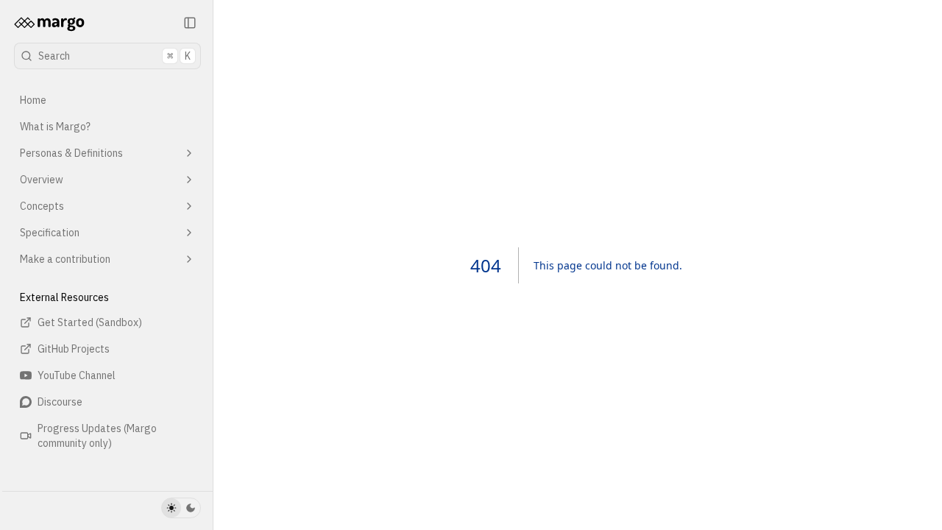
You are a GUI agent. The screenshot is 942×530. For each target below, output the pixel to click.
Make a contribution (65, 259)
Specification (49, 232)
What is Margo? (55, 126)
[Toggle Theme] (181, 508)
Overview (41, 179)
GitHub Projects (74, 349)
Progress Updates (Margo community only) (97, 436)
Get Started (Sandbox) (90, 322)
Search (114, 56)
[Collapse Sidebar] (190, 23)
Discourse (60, 402)
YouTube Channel (77, 375)
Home (33, 100)
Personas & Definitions (71, 153)
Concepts (42, 206)
